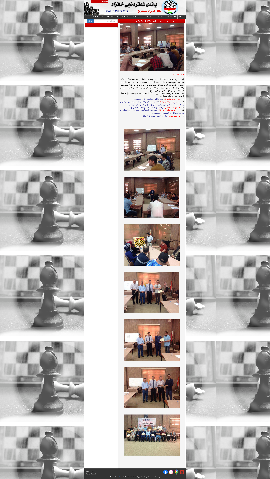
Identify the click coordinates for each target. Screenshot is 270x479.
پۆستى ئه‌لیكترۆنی (97, 16)
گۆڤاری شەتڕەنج (112, 16)
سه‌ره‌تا (181, 16)
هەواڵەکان (136, 16)
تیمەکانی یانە (147, 16)
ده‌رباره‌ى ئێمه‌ (171, 16)
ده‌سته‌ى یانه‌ (159, 16)
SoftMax (119, 477)
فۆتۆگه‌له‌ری (125, 16)
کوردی (93, 1)
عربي (98, 1)
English (104, 1)
